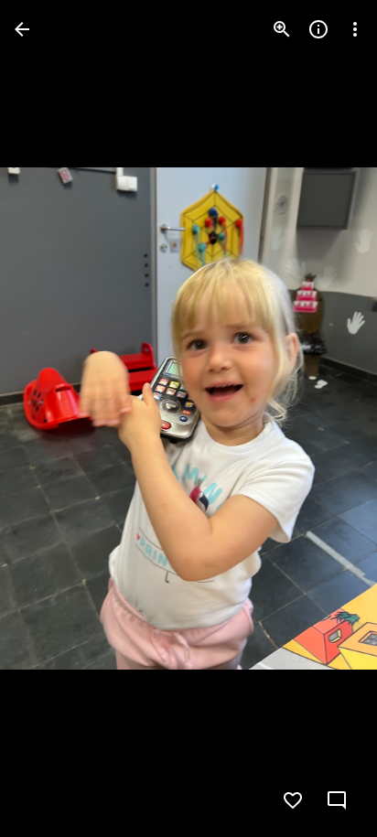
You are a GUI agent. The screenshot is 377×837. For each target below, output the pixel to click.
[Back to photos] (22, 29)
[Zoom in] (282, 29)
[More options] (355, 29)
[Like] (293, 800)
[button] (51, 419)
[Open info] (318, 29)
